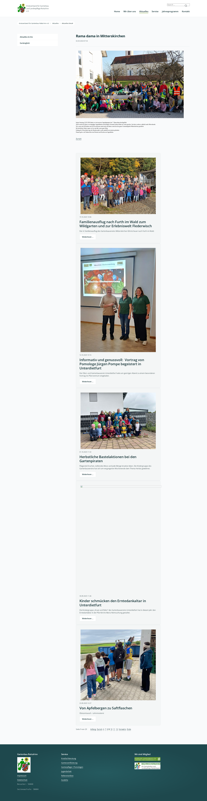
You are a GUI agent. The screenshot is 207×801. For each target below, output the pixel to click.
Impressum (21, 775)
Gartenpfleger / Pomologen (72, 767)
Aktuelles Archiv (26, 37)
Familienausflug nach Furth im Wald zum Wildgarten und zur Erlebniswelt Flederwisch (115, 224)
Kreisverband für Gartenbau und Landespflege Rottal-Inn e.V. (37, 8)
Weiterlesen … (87, 237)
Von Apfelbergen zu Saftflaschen (105, 708)
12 (117, 729)
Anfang (93, 729)
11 (114, 729)
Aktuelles (143, 11)
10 (111, 729)
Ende (129, 729)
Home (117, 11)
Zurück (78, 139)
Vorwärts (122, 729)
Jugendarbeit (66, 771)
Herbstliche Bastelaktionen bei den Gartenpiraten (107, 459)
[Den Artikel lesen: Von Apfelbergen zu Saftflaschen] (118, 664)
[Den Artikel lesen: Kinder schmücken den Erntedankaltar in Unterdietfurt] (121, 539)
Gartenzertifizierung (69, 763)
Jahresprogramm (170, 11)
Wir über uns (129, 11)
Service (155, 11)
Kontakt (186, 11)
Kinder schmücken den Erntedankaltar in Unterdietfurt (112, 603)
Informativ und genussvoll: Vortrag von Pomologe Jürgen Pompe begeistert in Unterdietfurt (111, 364)
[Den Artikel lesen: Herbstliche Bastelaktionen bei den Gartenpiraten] (118, 421)
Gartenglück (25, 43)
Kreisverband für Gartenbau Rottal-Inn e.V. (34, 23)
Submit (187, 5)
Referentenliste (67, 775)
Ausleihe (64, 780)
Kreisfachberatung (68, 758)
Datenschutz (22, 780)
